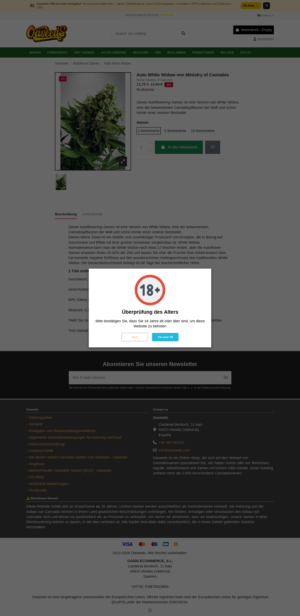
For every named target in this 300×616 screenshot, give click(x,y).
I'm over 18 (165, 337)
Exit (134, 337)
